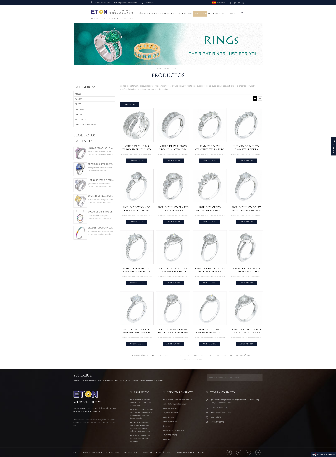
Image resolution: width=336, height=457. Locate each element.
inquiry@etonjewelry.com (127, 3)
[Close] (333, 159)
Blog (201, 452)
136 (195, 355)
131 (159, 355)
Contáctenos (227, 13)
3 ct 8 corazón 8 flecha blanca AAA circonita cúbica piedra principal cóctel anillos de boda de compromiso (101, 180)
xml (210, 452)
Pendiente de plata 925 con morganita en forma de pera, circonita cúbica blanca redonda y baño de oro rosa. (140, 427)
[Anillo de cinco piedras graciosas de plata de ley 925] (209, 186)
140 (224, 355)
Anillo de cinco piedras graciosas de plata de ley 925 (210, 209)
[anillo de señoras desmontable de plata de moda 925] (136, 125)
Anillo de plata (168, 417)
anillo (175, 69)
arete (78, 104)
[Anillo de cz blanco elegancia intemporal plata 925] (173, 125)
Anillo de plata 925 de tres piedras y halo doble (173, 270)
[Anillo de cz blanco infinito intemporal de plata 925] (136, 308)
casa (76, 452)
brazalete (80, 119)
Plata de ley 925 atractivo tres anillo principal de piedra (209, 148)
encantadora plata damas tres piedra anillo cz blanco (246, 148)
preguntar (129, 104)
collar (78, 114)
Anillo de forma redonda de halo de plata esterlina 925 (210, 331)
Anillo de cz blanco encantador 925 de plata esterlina (136, 209)
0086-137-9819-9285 (219, 408)
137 (202, 355)
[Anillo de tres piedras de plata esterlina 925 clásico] (246, 308)
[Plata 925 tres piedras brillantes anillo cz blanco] (136, 247)
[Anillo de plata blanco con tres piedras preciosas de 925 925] (173, 186)
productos (130, 452)
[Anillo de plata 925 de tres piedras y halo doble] (173, 247)
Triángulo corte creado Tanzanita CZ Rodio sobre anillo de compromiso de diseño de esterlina (101, 164)
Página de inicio (149, 13)
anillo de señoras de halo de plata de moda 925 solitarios (173, 331)
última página (243, 355)
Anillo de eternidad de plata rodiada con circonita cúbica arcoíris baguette (140, 402)
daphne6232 (149, 3)
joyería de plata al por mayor (173, 430)
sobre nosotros (168, 13)
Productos (200, 13)
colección (186, 13)
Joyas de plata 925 (170, 435)
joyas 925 (166, 426)
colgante (80, 109)
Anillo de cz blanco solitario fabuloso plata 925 (246, 270)
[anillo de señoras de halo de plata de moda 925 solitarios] (173, 308)
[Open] (333, 147)
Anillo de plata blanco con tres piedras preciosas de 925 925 (173, 209)
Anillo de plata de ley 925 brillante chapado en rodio (246, 209)
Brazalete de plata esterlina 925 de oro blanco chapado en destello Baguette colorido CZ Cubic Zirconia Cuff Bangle (101, 228)
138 (209, 355)
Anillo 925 (166, 439)
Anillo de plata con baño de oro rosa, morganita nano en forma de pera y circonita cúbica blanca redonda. (141, 414)
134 (181, 355)
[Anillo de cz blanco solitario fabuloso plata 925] (246, 247)
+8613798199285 (217, 422)
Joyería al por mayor (170, 413)
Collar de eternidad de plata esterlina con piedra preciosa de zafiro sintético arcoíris (101, 212)
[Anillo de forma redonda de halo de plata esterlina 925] (209, 308)
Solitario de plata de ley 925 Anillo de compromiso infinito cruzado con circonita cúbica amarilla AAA (101, 196)
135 (188, 355)
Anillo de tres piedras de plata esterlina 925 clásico (246, 331)
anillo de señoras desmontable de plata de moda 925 (136, 148)
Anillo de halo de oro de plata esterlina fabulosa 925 (210, 270)
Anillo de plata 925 (170, 408)
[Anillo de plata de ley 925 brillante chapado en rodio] (246, 186)
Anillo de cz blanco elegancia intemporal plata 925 (173, 148)
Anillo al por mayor (170, 421)
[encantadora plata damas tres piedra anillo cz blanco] (246, 125)
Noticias (213, 13)
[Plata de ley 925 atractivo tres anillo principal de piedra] (209, 125)
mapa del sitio (185, 452)
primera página (140, 355)
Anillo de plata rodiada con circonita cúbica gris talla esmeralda (140, 438)
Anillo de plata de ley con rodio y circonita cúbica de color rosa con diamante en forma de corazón (101, 148)
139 (217, 355)
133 (173, 355)
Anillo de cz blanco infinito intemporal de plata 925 (136, 331)
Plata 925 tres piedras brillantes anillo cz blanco (136, 270)
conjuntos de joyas (85, 125)
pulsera (79, 99)
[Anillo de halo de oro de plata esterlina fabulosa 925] (209, 247)
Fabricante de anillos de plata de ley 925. (178, 399)
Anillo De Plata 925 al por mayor (175, 404)
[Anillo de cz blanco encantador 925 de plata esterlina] (136, 186)
